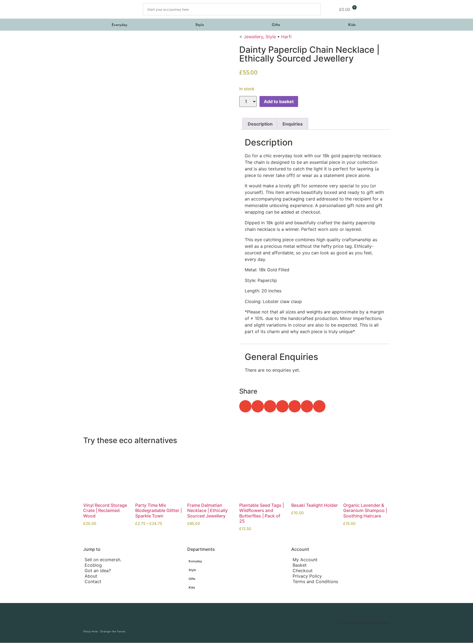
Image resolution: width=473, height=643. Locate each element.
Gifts (276, 24)
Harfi (286, 36)
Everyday (119, 24)
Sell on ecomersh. (103, 559)
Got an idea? (98, 570)
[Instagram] (220, 623)
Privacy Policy (307, 576)
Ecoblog (93, 565)
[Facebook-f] (231, 623)
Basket (300, 565)
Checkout (303, 570)
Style (199, 24)
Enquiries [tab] (292, 124)
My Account (305, 559)
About (91, 576)
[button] (245, 406)
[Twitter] (242, 623)
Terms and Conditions (315, 581)
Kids (352, 24)
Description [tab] (260, 124)
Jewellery (253, 36)
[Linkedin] (253, 623)
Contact (93, 581)
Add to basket (279, 101)
